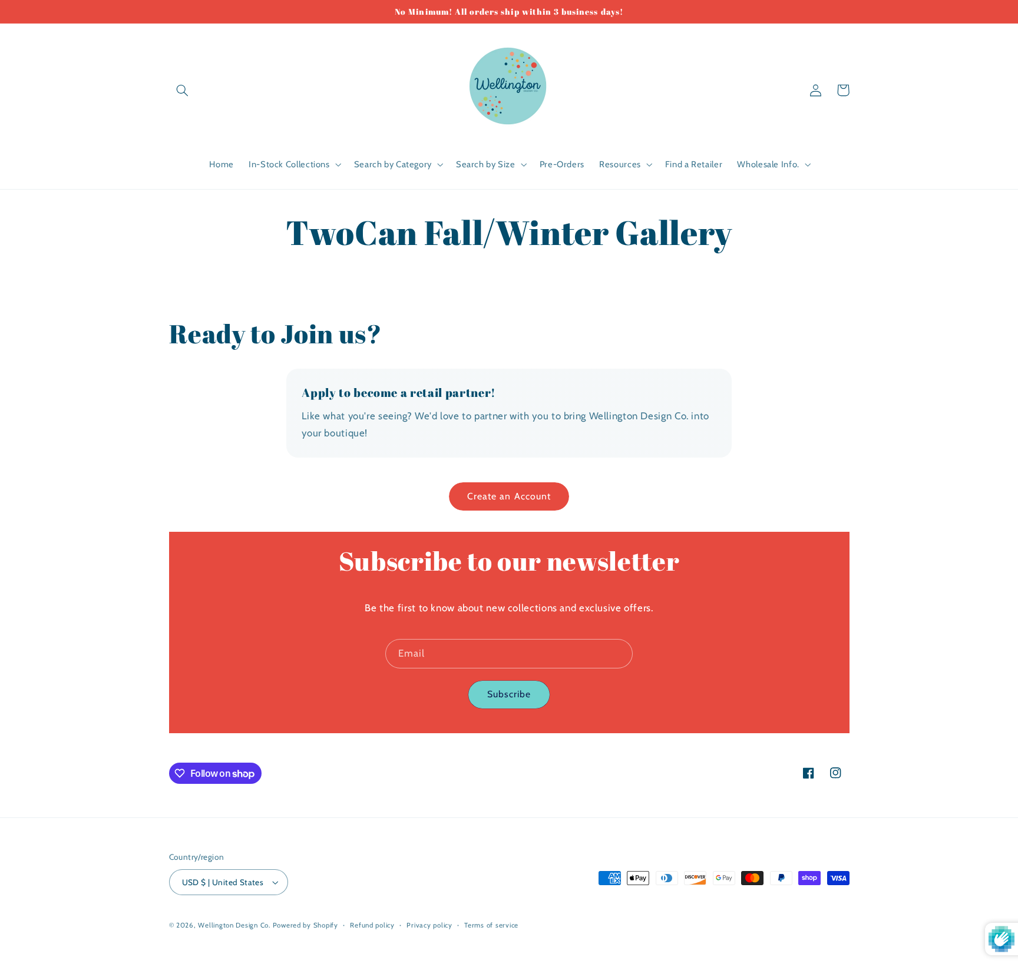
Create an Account (509, 496)
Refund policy (372, 925)
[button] (182, 90)
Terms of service (491, 925)
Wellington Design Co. (234, 925)
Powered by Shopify (305, 925)
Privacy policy (429, 925)
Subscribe (509, 694)
